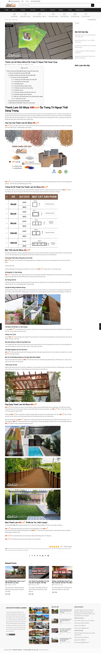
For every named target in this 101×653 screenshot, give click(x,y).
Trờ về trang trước (92, 19)
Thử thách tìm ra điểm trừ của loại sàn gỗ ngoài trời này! (39, 582)
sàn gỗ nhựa (54, 548)
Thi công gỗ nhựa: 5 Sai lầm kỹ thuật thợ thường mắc (85, 51)
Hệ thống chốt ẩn (17, 83)
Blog (10, 19)
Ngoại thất (14, 19)
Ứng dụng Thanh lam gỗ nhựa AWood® (19, 100)
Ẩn (27, 68)
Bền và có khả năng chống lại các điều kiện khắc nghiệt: (27, 96)
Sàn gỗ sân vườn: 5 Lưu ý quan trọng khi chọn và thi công (85, 35)
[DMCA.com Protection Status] (10, 634)
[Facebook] (32, 556)
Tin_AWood (26, 64)
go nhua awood (12, 548)
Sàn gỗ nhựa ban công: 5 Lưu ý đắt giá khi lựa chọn (15, 582)
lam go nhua (31, 548)
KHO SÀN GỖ (13, 525)
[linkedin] (42, 556)
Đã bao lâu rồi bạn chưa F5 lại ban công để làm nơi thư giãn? (62, 582)
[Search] (92, 5)
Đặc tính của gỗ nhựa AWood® (18, 77)
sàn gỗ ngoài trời (46, 548)
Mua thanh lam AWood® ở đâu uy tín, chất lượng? (21, 103)
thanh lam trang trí (16, 550)
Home (6, 19)
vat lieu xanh (25, 550)
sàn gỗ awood (38, 548)
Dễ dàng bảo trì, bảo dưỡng (20, 81)
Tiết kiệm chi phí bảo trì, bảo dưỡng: (22, 88)
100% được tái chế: (18, 98)
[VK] (34, 556)
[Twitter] (30, 556)
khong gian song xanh (21, 548)
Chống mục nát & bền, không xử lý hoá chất (24, 79)
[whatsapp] (45, 556)
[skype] (48, 556)
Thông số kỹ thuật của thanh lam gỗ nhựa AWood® (22, 75)
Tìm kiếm (77, 23)
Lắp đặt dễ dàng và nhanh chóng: (21, 86)
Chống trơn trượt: (17, 90)
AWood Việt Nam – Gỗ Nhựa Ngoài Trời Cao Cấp (25, 649)
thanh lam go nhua (62, 548)
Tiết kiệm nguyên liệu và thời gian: (21, 94)
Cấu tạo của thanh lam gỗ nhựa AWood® (19, 73)
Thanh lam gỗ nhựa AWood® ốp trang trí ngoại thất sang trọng (22, 71)
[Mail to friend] (40, 556)
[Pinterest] (37, 556)
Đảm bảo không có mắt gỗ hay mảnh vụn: (23, 92)
